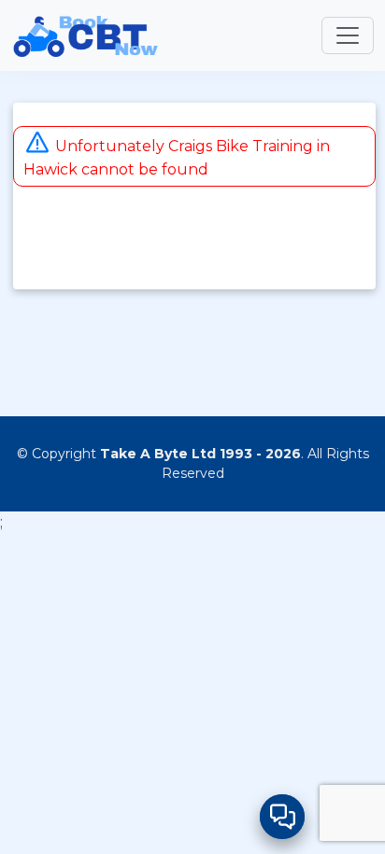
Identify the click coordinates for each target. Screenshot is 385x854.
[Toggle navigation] (347, 35)
